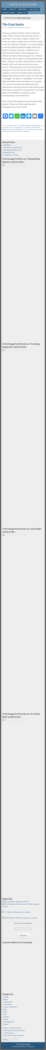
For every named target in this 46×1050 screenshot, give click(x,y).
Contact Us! (22, 13)
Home (4, 9)
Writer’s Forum (8, 13)
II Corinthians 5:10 (20, 127)
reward (36, 129)
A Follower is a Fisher (11, 155)
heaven (24, 125)
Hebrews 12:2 (39, 125)
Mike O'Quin (11, 27)
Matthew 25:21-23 (21, 129)
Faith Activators (23, 4)
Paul (4, 1014)
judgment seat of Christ (8, 129)
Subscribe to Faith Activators (13, 1035)
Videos (5, 1024)
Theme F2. (31, 1046)
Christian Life (8, 1002)
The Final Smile (13, 24)
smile (3, 131)
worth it (19, 131)
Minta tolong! (30, 129)
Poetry (5, 1019)
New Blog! (7, 145)
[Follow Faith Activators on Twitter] (4, 912)
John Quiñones (36, 127)
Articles (11, 125)
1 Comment (26, 131)
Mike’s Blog (23, 9)
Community (7, 1004)
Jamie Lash (29, 127)
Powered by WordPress (19, 1046)
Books (5, 999)
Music (5, 1012)
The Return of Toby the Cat (13, 147)
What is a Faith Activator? (12, 1028)
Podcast (12, 9)
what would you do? (11, 131)
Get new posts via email (28, 918)
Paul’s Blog (34, 9)
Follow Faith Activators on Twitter (18, 912)
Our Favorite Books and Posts (14, 1030)
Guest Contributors (10, 1007)
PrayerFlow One (9, 152)
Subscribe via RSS (22, 902)
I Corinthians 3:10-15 (8, 127)
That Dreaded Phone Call (12, 150)
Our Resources (8, 1033)
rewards (41, 129)
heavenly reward (30, 125)
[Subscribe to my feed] (8, 902)
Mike (15, 125)
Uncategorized (8, 1022)
